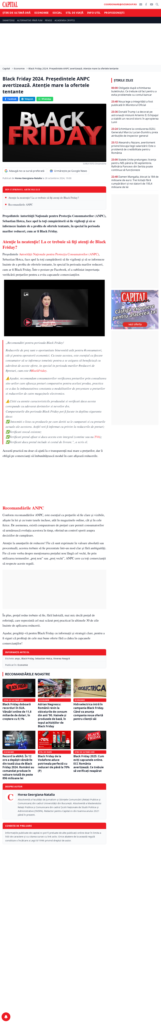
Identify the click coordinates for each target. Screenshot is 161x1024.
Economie (41, 12)
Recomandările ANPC (20, 204)
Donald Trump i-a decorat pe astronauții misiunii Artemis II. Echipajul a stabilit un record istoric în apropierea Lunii (134, 117)
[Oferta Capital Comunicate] (134, 309)
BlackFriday (39, 370)
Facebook (12, 99)
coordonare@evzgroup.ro (120, 4)
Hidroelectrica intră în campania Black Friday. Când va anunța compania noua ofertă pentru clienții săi (88, 711)
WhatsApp (46, 99)
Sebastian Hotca (43, 658)
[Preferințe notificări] (6, 1016)
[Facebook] (146, 4)
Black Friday (27, 658)
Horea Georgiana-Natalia (28, 178)
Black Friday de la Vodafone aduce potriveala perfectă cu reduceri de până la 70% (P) (53, 763)
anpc (17, 658)
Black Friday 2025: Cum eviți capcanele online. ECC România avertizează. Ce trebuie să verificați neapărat (88, 763)
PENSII (48, 20)
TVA (97, 437)
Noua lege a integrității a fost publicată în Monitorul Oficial (132, 103)
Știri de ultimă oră (17, 12)
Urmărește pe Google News (70, 171)
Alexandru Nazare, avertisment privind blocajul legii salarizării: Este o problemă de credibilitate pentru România (133, 148)
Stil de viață (74, 12)
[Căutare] (157, 4)
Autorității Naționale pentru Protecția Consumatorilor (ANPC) (59, 254)
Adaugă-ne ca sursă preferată (26, 171)
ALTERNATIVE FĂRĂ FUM (29, 20)
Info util (93, 12)
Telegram (29, 99)
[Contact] (140, 4)
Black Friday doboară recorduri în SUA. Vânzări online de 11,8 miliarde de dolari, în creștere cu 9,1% (17, 711)
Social (57, 12)
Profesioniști (114, 12)
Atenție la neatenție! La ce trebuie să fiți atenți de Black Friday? (43, 197)
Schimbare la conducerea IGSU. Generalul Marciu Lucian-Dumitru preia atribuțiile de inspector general (134, 132)
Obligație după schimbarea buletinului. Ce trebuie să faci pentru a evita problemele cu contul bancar (134, 91)
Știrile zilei (123, 80)
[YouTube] (151, 4)
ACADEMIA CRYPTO (65, 20)
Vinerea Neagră (61, 658)
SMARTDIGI (9, 20)
